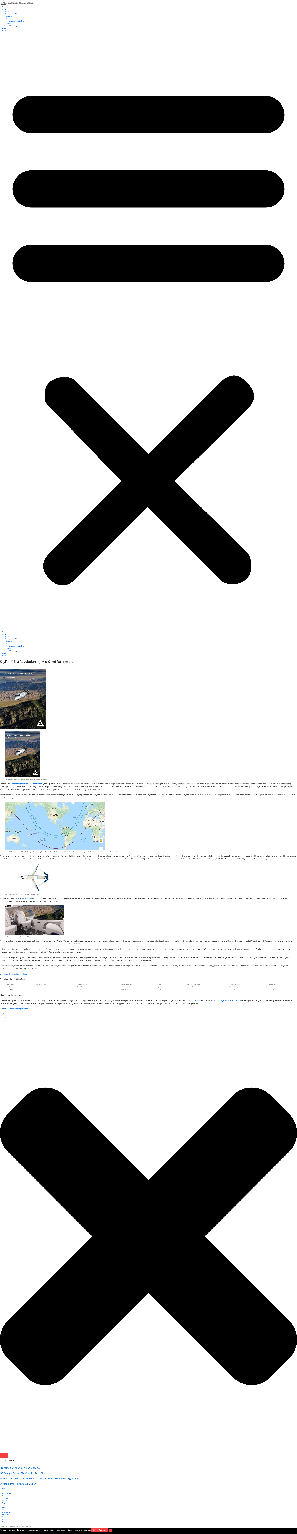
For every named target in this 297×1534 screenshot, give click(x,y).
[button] (148, 332)
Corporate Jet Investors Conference (26, 783)
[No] (110, 1530)
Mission (6, 11)
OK (94, 1530)
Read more (102, 1530)
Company (5, 9)
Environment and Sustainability (14, 21)
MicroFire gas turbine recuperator (227, 1000)
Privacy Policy (6, 1493)
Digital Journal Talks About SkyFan (18, 1483)
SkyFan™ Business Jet (11, 26)
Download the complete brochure (13, 974)
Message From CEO (10, 14)
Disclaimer (5, 1496)
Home (4, 7)
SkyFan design (27, 898)
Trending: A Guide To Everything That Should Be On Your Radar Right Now (39, 1478)
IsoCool (197, 1000)
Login (4, 1503)
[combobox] (11, 1017)
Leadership (8, 16)
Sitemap (5, 1498)
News (4, 28)
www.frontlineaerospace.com (16, 1008)
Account (5, 1500)
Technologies (6, 23)
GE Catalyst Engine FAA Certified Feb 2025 (22, 1473)
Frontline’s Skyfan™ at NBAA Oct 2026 (20, 1467)
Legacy (6, 19)
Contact (4, 30)
